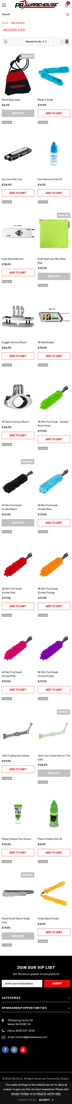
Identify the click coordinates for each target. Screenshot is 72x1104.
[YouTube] (23, 1049)
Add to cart (54, 113)
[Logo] (37, 5)
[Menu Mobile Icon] (4, 5)
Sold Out (18, 113)
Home (5, 22)
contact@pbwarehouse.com (31, 1037)
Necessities (18, 22)
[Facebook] (5, 1049)
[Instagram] (14, 1049)
